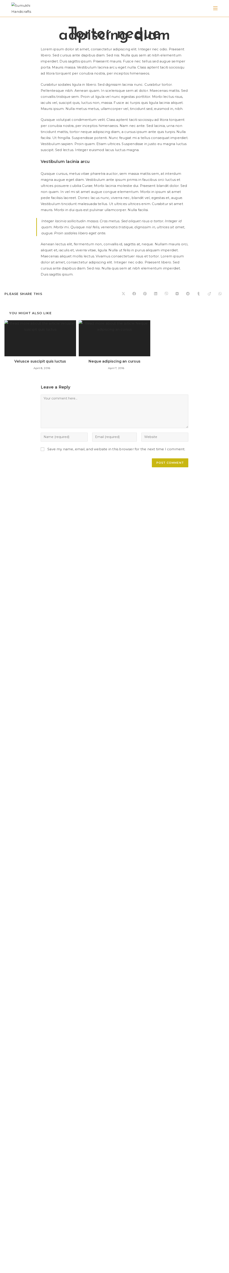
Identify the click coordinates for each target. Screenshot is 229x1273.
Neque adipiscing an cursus (114, 361)
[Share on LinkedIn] (155, 293)
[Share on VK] (177, 293)
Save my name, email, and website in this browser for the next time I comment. (116, 449)
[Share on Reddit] (187, 293)
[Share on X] (123, 293)
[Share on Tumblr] (198, 293)
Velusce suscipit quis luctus (40, 361)
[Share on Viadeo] (209, 293)
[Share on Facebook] (134, 293)
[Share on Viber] (166, 293)
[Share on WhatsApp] (220, 293)
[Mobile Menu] (215, 8)
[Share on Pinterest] (144, 293)
